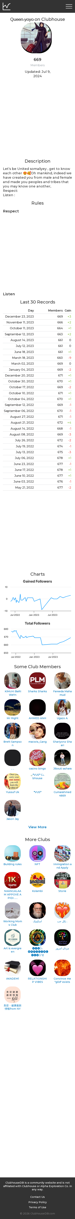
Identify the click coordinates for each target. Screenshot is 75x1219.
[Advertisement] (37, 120)
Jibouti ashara (62, 768)
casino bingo (37, 768)
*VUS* (37, 792)
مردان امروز (62, 948)
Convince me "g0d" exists (62, 980)
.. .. (12, 768)
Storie (62, 891)
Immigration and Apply (62, 866)
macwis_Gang (37, 741)
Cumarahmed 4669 (62, 793)
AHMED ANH (37, 718)
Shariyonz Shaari (62, 743)
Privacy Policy (37, 1202)
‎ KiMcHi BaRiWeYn (12, 693)
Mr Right (12, 718)
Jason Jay (12, 819)
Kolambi (37, 891)
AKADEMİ (12, 978)
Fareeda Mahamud (62, 693)
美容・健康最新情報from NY (12, 1007)
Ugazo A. (62, 718)
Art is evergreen (12, 950)
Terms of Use (37, 1207)
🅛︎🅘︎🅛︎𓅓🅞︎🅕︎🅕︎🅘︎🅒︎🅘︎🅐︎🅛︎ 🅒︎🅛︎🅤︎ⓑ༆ (37, 952)
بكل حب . (62, 921)
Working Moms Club (12, 923)
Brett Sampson (12, 743)
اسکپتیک (37, 921)
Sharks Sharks (37, 691)
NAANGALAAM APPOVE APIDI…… (12, 894)
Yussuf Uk (12, 792)
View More (37, 827)
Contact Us (37, 1197)
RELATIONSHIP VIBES (37, 980)
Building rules (12, 864)
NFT (37, 864)
